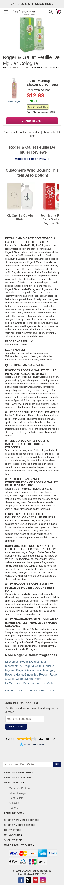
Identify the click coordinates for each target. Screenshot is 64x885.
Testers (13, 807)
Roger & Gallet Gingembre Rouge (26, 674)
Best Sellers (16, 797)
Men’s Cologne (18, 793)
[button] (6, 12)
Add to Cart (34, 120)
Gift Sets (14, 802)
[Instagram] (43, 880)
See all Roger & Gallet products (28, 690)
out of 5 (47, 739)
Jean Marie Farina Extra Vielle (35, 683)
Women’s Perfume (20, 788)
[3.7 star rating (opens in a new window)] (27, 739)
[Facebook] (21, 880)
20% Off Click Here (38, 107)
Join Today (16, 726)
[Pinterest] (35, 880)
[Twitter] (28, 880)
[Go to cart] (58, 11)
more (38, 678)
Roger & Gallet (18, 67)
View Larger (14, 101)
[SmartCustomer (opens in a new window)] (32, 744)
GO (57, 764)
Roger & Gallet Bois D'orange (34, 670)
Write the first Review (30, 159)
